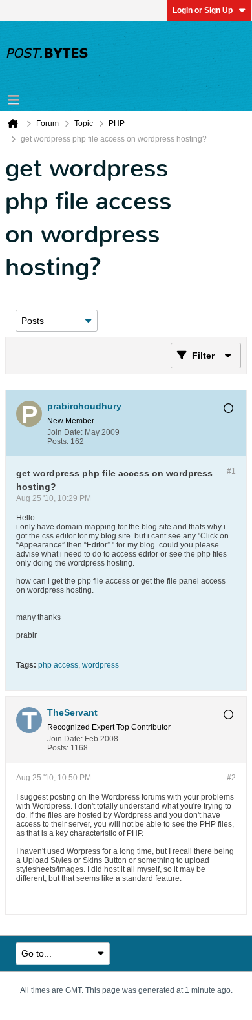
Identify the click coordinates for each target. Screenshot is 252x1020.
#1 (231, 471)
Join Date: (65, 432)
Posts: (57, 441)
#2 (231, 777)
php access (58, 665)
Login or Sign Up (203, 10)
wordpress (100, 665)
